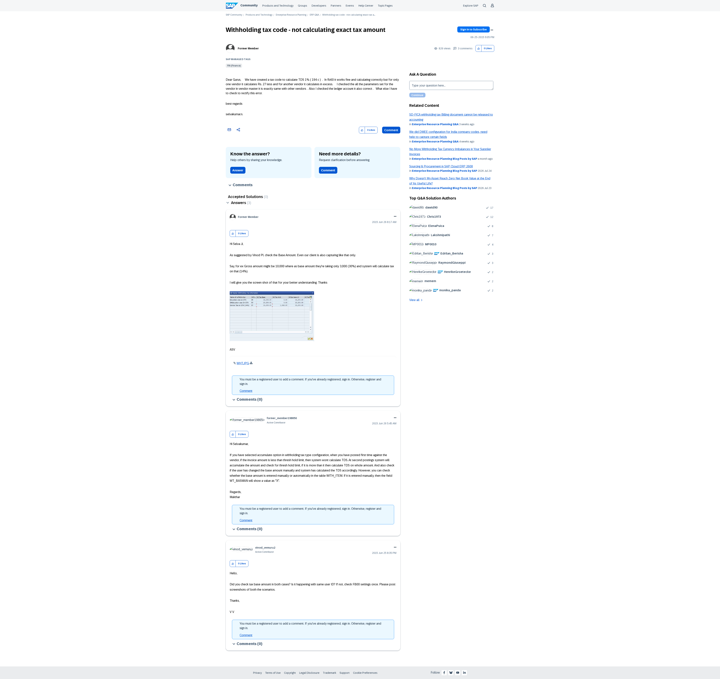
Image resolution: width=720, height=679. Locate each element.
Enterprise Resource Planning (291, 15)
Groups (302, 5)
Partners (336, 5)
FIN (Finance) (234, 65)
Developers (319, 5)
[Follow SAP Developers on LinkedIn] (464, 672)
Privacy (257, 672)
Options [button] (491, 30)
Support (345, 672)
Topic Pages (385, 5)
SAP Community (234, 15)
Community (249, 5)
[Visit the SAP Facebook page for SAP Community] (444, 672)
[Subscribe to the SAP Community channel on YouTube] (457, 672)
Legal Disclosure (309, 672)
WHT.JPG (243, 363)
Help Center (365, 5)
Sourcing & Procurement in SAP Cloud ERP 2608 (441, 166)
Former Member (248, 48)
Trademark (329, 672)
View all (414, 300)
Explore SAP (470, 5)
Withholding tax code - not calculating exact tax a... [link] (348, 15)
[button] (479, 48)
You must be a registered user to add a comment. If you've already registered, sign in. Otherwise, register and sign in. (310, 381)
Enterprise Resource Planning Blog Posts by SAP (444, 158)
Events (350, 5)
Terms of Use (273, 672)
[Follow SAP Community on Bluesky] (450, 672)
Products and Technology (277, 5)
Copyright (290, 672)
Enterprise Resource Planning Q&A (435, 124)
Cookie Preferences (365, 672)
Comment (391, 130)
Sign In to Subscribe (473, 29)
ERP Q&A (314, 15)
